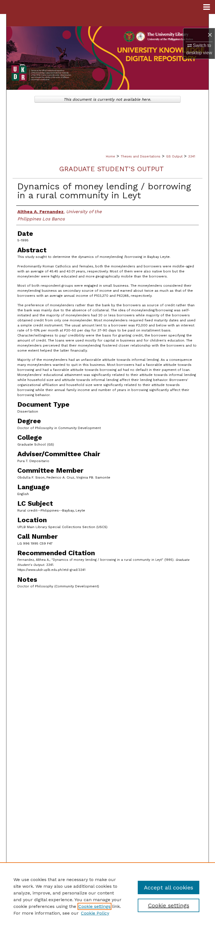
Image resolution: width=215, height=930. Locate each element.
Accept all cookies (168, 887)
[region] (107, 896)
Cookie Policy (95, 913)
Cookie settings (94, 906)
